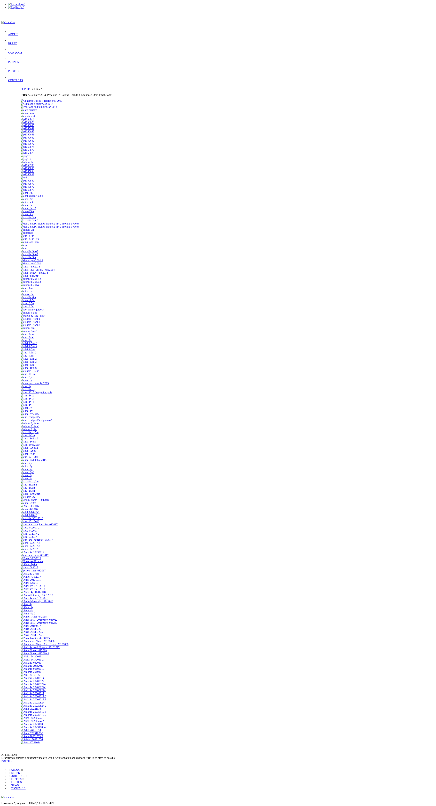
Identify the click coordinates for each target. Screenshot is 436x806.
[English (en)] (16, 7)
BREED (12, 43)
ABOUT (13, 34)
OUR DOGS (15, 52)
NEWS (15, 785)
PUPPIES (13, 61)
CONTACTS (15, 80)
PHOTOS (13, 71)
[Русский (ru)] (16, 4)
